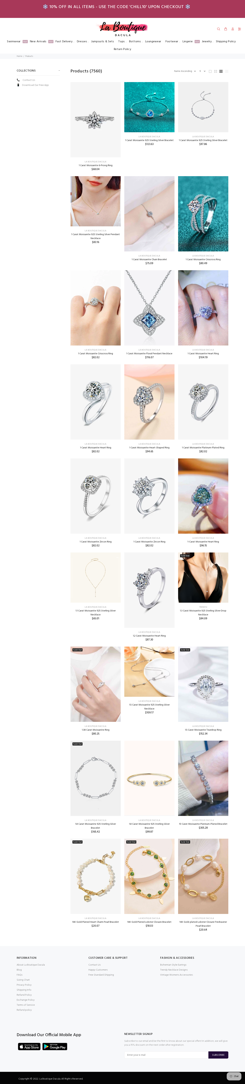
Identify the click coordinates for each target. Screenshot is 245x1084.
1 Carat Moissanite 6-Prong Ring (95, 165)
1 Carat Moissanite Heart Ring (203, 354)
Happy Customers (98, 970)
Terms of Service (26, 1005)
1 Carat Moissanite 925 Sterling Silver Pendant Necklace (95, 236)
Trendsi (203, 607)
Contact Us (94, 965)
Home (19, 56)
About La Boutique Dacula (31, 965)
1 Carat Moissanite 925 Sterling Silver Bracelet (149, 140)
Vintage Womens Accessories (176, 975)
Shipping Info (24, 990)
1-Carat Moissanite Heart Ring (203, 542)
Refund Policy (24, 995)
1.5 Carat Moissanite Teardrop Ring (203, 730)
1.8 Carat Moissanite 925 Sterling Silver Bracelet (95, 826)
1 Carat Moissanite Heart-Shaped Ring (149, 448)
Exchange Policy (26, 1000)
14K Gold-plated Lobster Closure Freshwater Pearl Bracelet (203, 924)
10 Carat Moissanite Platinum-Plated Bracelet (203, 824)
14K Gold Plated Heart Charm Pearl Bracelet (95, 922)
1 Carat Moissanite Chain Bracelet (149, 260)
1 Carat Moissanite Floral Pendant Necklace (149, 354)
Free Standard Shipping (101, 975)
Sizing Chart (23, 980)
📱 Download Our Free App (33, 85)
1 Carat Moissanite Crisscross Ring (203, 260)
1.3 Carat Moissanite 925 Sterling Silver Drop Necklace (203, 613)
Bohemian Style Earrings (173, 965)
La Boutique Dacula (95, 162)
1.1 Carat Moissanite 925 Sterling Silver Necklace (96, 613)
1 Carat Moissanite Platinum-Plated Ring (203, 448)
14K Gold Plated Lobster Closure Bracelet (149, 922)
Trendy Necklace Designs (174, 970)
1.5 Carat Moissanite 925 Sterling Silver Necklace (149, 707)
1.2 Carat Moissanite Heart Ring (149, 636)
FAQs (19, 975)
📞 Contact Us (26, 80)
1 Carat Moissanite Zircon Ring (96, 542)
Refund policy (24, 1010)
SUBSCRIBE (218, 1055)
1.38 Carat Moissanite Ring (95, 730)
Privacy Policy (24, 985)
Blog (19, 970)
